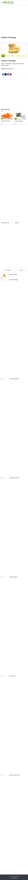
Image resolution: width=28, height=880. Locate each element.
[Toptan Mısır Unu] (7, 172)
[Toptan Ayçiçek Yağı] (4, 427)
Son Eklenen (8, 270)
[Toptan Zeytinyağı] (4, 328)
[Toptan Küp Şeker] (21, 116)
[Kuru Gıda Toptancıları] (4, 823)
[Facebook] (3, 74)
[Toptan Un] (21, 172)
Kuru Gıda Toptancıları (14, 775)
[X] (6, 74)
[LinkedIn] (8, 74)
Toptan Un (17, 222)
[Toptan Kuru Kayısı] (7, 116)
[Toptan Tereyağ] (4, 276)
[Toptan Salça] (4, 724)
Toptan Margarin (13, 577)
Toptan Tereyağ (13, 274)
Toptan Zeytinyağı (13, 279)
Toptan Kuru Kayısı (5, 121)
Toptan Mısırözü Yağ (14, 477)
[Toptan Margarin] (4, 625)
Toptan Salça (12, 676)
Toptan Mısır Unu (5, 222)
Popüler (21, 270)
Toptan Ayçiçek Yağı (14, 378)
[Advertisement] (14, 20)
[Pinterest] (11, 74)
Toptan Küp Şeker (19, 121)
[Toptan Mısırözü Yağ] (4, 526)
